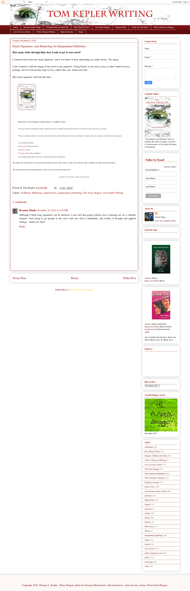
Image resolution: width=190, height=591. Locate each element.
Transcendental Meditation (155, 473)
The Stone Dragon (102, 27)
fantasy (147, 522)
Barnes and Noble (23, 146)
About (80, 32)
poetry (147, 557)
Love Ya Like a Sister (21, 32)
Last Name (150, 186)
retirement (149, 562)
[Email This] (61, 188)
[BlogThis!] (63, 188)
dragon (147, 504)
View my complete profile (165, 220)
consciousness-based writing (156, 491)
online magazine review (154, 553)
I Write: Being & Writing (45, 32)
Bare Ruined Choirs (82, 27)
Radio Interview (67, 32)
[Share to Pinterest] (71, 188)
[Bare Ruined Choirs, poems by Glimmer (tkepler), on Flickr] (161, 272)
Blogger (163, 585)
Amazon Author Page (32, 27)
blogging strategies (152, 482)
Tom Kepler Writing (23, 153)
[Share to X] (66, 188)
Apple (147, 332)
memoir (148, 544)
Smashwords (21, 150)
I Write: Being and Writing (155, 460)
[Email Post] (55, 187)
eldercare (148, 508)
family (147, 517)
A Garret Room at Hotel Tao (57, 27)
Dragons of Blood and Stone (156, 455)
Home (15, 27)
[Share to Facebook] (68, 188)
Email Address (153, 170)
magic (147, 539)
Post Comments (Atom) (81, 289)
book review (149, 486)
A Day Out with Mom (140, 27)
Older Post (129, 278)
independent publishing (70, 192)
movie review (150, 548)
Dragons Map (120, 27)
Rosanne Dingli (27, 210)
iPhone (147, 531)
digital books (50, 192)
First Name (150, 178)
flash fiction (149, 526)
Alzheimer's (149, 447)
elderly (147, 513)
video (147, 566)
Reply (22, 226)
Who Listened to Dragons (164, 27)
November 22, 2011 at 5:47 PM (52, 210)
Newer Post (19, 278)
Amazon (20, 143)
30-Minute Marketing (31, 192)
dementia (148, 495)
